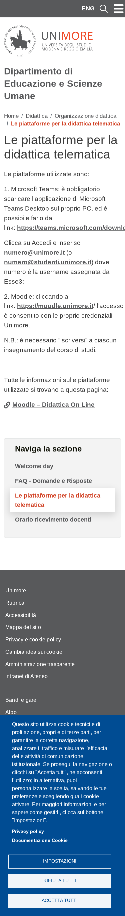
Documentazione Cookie (40, 840)
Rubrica (14, 603)
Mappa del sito (23, 627)
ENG (88, 8)
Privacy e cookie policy (33, 639)
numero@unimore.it (34, 252)
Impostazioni (59, 861)
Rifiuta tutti (59, 880)
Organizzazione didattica (85, 116)
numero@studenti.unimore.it (47, 262)
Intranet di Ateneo (26, 676)
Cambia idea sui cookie (33, 652)
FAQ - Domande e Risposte (53, 481)
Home (11, 116)
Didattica (37, 116)
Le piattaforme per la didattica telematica (57, 500)
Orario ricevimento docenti (53, 519)
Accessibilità (20, 615)
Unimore (15, 590)
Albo (11, 712)
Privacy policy (28, 831)
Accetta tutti (60, 900)
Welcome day (34, 466)
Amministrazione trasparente (40, 664)
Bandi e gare (20, 700)
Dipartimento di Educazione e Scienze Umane (53, 83)
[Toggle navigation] (118, 8)
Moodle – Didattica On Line (53, 404)
